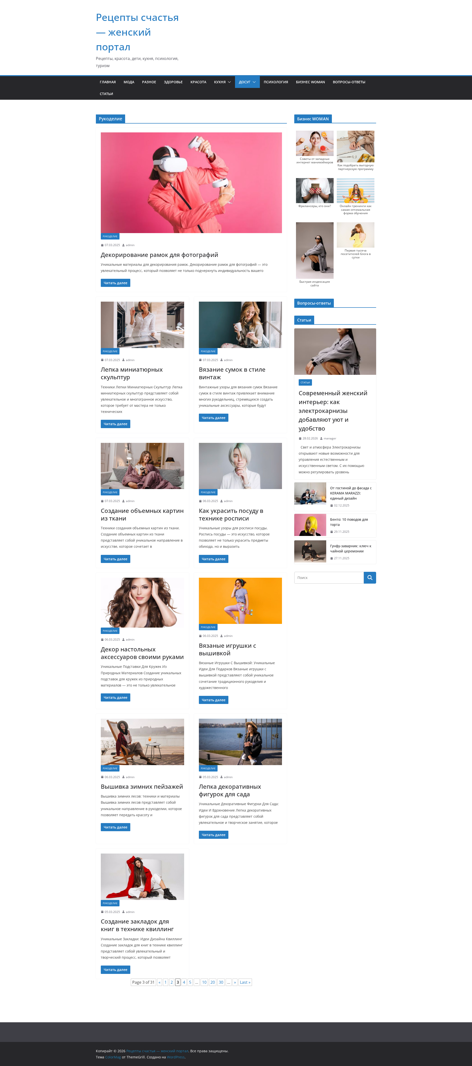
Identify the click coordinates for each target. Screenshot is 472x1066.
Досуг (245, 82)
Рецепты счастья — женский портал (137, 31)
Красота (198, 82)
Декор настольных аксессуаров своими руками (142, 653)
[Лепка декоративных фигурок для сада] (240, 742)
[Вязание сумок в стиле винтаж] (240, 325)
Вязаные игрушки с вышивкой (227, 649)
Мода (129, 82)
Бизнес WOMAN (310, 82)
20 (212, 982)
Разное (149, 82)
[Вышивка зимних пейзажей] (142, 742)
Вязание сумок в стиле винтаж (232, 373)
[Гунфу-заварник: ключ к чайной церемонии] (310, 552)
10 (204, 982)
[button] (228, 82)
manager (330, 438)
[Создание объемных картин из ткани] (142, 466)
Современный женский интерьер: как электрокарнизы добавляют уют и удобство (333, 410)
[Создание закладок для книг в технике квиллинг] (142, 877)
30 (221, 982)
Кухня (220, 82)
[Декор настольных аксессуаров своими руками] (142, 603)
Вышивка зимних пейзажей (142, 786)
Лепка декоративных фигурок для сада (230, 790)
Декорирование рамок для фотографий (159, 255)
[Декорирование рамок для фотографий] (191, 182)
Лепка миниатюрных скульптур (132, 373)
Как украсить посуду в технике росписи (231, 514)
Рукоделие (110, 236)
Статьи (106, 93)
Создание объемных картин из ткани (142, 514)
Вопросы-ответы (349, 82)
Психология (276, 82)
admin (130, 245)
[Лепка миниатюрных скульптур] (142, 325)
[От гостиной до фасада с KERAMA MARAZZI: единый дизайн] (310, 496)
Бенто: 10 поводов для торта (349, 522)
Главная (108, 82)
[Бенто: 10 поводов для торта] (310, 525)
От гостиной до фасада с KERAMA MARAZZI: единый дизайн (351, 493)
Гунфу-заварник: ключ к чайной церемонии (350, 548)
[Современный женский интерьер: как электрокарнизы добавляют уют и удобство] (335, 351)
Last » (245, 982)
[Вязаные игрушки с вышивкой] (240, 601)
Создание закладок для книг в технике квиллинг (137, 925)
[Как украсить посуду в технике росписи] (240, 466)
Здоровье (173, 82)
